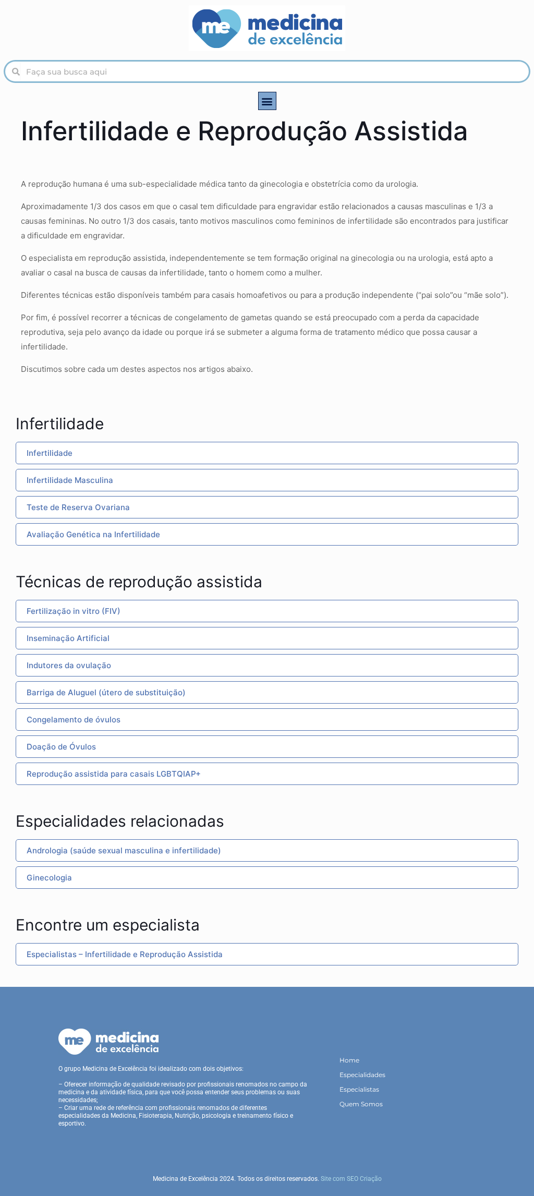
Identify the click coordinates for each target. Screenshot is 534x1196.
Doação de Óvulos (61, 747)
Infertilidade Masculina (70, 480)
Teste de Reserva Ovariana (78, 507)
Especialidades (362, 1075)
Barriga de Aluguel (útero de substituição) (106, 692)
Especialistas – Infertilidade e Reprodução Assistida (125, 954)
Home (349, 1060)
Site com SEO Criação (351, 1178)
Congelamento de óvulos (73, 719)
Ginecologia (49, 878)
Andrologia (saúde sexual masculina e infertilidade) (124, 850)
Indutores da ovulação (69, 665)
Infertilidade (49, 453)
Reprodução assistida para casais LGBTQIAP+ (114, 774)
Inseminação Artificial (68, 638)
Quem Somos (361, 1104)
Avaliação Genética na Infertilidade (93, 534)
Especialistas (359, 1089)
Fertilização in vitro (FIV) (73, 611)
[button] (267, 101)
